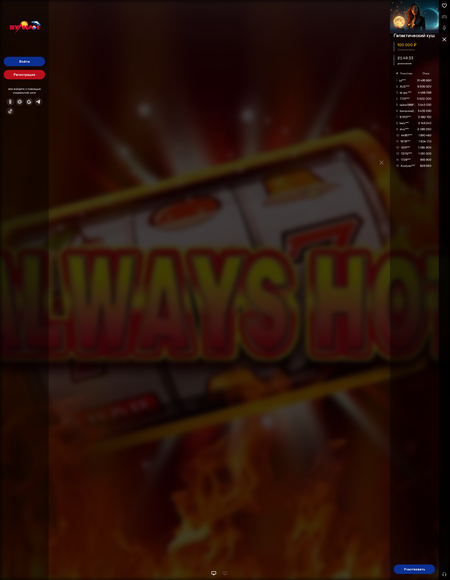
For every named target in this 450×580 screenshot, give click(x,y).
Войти (24, 61)
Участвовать (414, 569)
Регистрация (24, 74)
